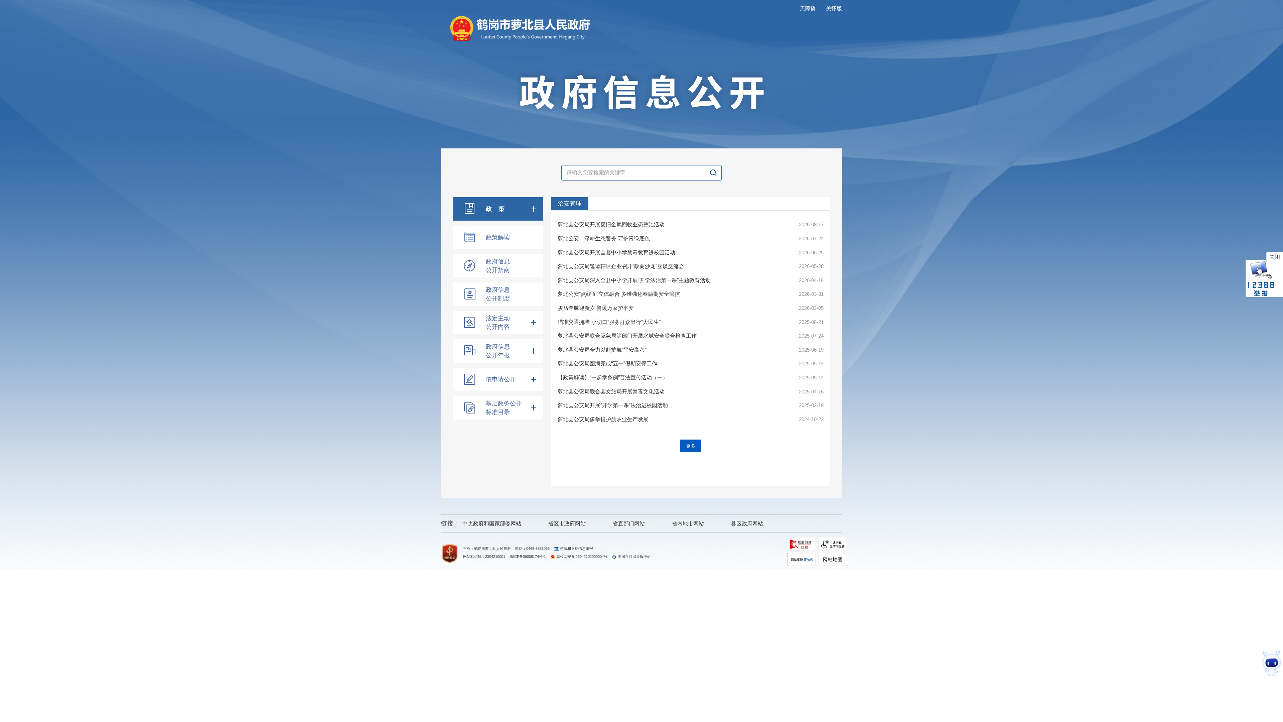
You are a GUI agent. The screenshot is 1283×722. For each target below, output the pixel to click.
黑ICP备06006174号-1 (528, 557)
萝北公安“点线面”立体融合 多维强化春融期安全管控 (619, 294)
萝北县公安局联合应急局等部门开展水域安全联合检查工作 (627, 336)
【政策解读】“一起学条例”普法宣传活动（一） (613, 377)
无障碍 (808, 8)
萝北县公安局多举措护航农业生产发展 (603, 419)
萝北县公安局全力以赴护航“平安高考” (602, 350)
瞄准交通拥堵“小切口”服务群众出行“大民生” (609, 322)
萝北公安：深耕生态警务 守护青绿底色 (604, 238)
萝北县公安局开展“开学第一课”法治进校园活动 (613, 405)
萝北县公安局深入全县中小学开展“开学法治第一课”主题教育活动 (634, 280)
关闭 (1274, 257)
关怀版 (834, 8)
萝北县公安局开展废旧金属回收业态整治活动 (611, 224)
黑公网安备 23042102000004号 (581, 557)
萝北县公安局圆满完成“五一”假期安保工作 (607, 363)
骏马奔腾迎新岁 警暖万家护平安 (596, 308)
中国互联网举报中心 (634, 557)
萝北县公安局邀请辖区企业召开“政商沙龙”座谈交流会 (621, 266)
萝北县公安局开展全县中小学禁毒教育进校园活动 (616, 252)
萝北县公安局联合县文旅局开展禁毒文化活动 (611, 391)
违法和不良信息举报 (576, 549)
